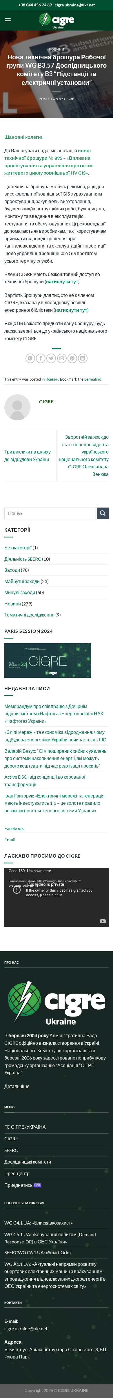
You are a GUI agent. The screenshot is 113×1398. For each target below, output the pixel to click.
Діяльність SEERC (22, 559)
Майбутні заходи (22, 581)
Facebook (14, 828)
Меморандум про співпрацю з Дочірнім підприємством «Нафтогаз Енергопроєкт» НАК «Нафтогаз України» (53, 713)
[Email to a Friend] (62, 358)
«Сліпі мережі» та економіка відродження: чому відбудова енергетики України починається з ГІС (55, 735)
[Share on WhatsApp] (30, 358)
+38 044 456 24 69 (35, 4)
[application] (56, 897)
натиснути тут (62, 281)
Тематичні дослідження (29, 614)
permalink (92, 379)
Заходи (12, 570)
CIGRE (69, 99)
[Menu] (7, 20)
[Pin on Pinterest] (72, 358)
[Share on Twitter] (51, 358)
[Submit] (103, 513)
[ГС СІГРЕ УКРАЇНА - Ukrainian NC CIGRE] (56, 20)
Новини (56, 49)
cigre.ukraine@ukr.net (75, 4)
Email (9, 839)
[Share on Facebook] (40, 358)
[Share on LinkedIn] (83, 358)
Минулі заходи (19, 592)
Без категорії (18, 547)
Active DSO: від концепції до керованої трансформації (44, 780)
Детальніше (17, 1086)
